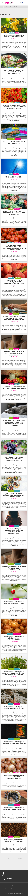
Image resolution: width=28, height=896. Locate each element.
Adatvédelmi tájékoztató (9, 889)
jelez (11, 349)
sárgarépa (11, 738)
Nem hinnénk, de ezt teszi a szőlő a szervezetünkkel (14, 36)
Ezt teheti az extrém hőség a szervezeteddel (14, 142)
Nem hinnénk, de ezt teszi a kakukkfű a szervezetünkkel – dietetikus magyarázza (14, 673)
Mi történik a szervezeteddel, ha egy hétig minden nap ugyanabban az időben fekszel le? (14, 423)
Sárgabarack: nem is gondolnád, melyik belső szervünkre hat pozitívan (14, 282)
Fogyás (5, 6)
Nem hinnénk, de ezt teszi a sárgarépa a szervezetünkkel (14, 742)
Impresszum (23, 889)
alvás (11, 417)
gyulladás (11, 490)
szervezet (11, 32)
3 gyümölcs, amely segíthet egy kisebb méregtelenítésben (14, 387)
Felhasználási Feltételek (14, 886)
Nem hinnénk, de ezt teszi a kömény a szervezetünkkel (14, 707)
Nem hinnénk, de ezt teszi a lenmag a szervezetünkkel (14, 840)
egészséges (11, 563)
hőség (10, 173)
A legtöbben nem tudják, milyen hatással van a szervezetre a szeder (14, 458)
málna (10, 599)
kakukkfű (17, 668)
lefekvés (16, 417)
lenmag (11, 837)
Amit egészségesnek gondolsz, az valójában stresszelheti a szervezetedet (14, 531)
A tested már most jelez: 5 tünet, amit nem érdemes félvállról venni (14, 353)
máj (11, 314)
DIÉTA (2, 6)
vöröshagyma (17, 633)
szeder (11, 454)
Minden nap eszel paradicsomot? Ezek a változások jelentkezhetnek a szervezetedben (14, 247)
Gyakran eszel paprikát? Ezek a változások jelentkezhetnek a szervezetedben (14, 106)
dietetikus (10, 668)
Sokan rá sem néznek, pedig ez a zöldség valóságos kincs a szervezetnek (14, 212)
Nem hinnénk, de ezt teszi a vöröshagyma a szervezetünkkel (14, 638)
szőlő (17, 32)
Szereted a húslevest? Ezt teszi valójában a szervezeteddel (14, 71)
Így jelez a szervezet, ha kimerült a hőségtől (14, 177)
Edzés (10, 6)
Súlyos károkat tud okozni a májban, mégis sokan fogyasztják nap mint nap (14, 318)
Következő (18, 858)
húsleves (11, 67)
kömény (11, 704)
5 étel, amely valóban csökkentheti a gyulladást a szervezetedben (14, 495)
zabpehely (17, 804)
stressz (17, 526)
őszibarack (11, 277)
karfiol (11, 208)
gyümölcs (10, 384)
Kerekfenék (21, 6)
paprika (11, 102)
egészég (11, 526)
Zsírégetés (15, 6)
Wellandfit (15, 38)
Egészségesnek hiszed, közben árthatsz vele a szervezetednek (14, 568)
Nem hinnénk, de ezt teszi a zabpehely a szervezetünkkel (14, 808)
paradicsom (11, 242)
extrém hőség (10, 139)
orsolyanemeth (15, 321)
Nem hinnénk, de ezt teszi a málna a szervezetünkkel (14, 602)
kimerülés (16, 173)
